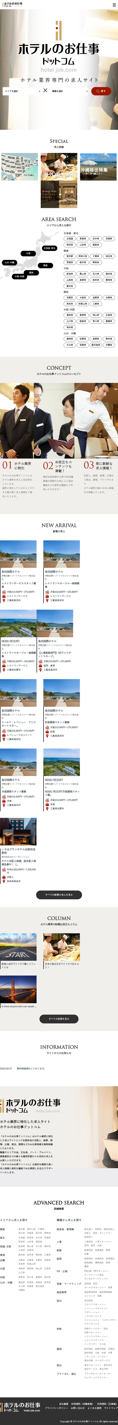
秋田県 (70, 245)
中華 (110, 1353)
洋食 (97, 1353)
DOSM (87, 1284)
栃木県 (83, 262)
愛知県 (70, 286)
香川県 (96, 321)
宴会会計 (108, 1365)
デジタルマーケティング (96, 1279)
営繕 (99, 1296)
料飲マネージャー (93, 1332)
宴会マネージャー (93, 1365)
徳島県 (83, 321)
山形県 (83, 245)
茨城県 (70, 262)
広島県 (109, 315)
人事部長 (88, 1242)
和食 (104, 1353)
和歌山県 (83, 304)
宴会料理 (88, 1360)
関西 (31, 273)
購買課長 (99, 1263)
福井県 (109, 274)
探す (103, 91)
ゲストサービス (91, 1324)
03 (89, 466)
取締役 (98, 1229)
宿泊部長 (88, 1301)
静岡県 (109, 280)
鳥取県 (70, 315)
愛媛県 (109, 321)
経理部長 (88, 1259)
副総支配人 (109, 1229)
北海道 (70, 239)
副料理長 (88, 1353)
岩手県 (96, 239)
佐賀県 (83, 339)
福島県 (96, 245)
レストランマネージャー (96, 1336)
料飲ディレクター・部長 (96, 1329)
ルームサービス (102, 1360)
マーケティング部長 (94, 1275)
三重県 (96, 304)
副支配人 (88, 1237)
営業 (110, 1287)
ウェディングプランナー (96, 1378)
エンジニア (89, 1296)
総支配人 (88, 1229)
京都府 (70, 297)
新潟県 (70, 274)
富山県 (83, 274)
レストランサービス (94, 1340)
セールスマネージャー (95, 1287)
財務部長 (99, 1259)
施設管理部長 (90, 1292)
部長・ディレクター (102, 1233)
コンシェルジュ (91, 1320)
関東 (45, 265)
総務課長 (99, 1250)
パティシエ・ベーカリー (96, 1357)
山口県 (70, 321)
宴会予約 (103, 1369)
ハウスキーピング (93, 1316)
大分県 (70, 345)
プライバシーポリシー (56, 1408)
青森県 (83, 239)
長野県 (83, 280)
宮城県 (109, 239)
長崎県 (96, 339)
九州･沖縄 (9, 262)
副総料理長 (100, 1349)
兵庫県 (109, 297)
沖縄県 (109, 345)
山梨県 (70, 280)
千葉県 (96, 256)
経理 (108, 1263)
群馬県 (96, 262)
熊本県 (109, 339)
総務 (108, 1250)
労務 (99, 1245)
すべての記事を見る (59, 1019)
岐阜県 (96, 280)
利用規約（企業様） (107, 1404)
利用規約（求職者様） (82, 1404)
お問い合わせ (78, 1408)
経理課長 (88, 1263)
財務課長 (110, 1259)
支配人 (87, 1233)
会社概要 (63, 1404)
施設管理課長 (105, 1292)
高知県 (70, 327)
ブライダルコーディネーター (98, 1374)
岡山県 (96, 315)
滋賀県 (96, 297)
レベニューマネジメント (96, 1308)
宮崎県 (83, 345)
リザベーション (91, 1312)
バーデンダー (90, 1344)
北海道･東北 (49, 248)
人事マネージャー (103, 1242)
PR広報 (87, 1271)
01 (7, 466)
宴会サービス (90, 1369)
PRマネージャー (101, 1271)
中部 (28, 253)
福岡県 (70, 339)
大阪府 (83, 297)
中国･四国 (19, 276)
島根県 (83, 315)
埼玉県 (109, 256)
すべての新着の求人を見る (59, 895)
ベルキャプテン (109, 1320)
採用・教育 (89, 1245)
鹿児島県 (96, 345)
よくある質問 (94, 1408)
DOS (95, 1284)
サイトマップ (111, 1408)
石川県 (96, 274)
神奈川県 (83, 256)
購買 (86, 1266)
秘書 (86, 1254)
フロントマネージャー (95, 1304)
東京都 (70, 256)
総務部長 (88, 1250)
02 (48, 466)
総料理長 (88, 1349)
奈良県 (70, 304)
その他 (102, 1344)
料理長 (111, 1349)
